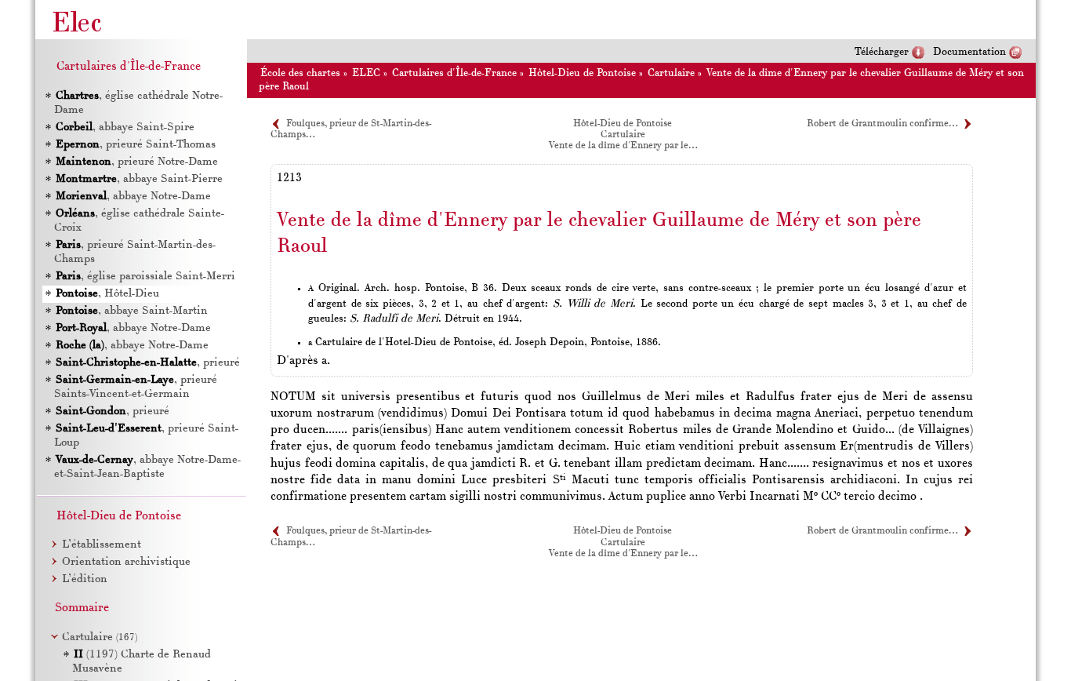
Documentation (969, 52)
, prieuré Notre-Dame (137, 162)
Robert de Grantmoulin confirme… (882, 124)
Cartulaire (671, 73)
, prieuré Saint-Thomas (136, 145)
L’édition (84, 579)
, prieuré (148, 363)
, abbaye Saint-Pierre (139, 179)
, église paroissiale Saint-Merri (145, 276)
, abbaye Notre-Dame (133, 196)
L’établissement (101, 545)
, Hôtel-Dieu (107, 294)
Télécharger (882, 52)
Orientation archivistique (126, 562)
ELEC (366, 73)
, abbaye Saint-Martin (132, 311)
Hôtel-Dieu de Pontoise (582, 73)
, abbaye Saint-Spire (125, 127)
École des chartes (300, 73)
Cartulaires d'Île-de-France (454, 73)
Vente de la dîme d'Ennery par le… (623, 146)
